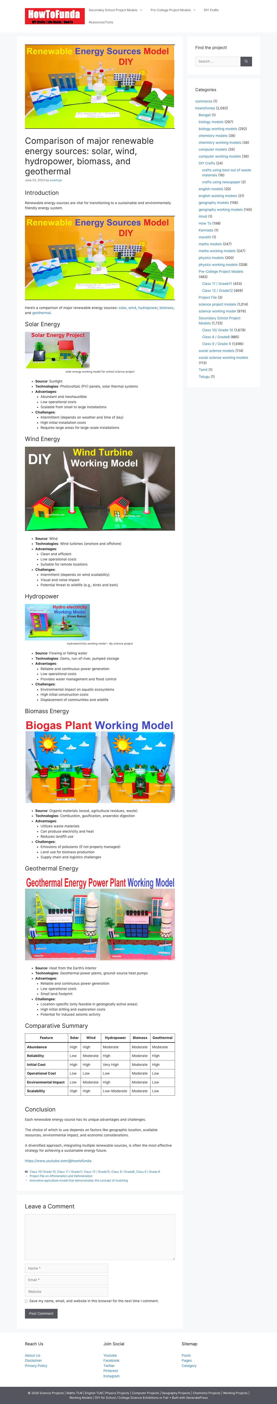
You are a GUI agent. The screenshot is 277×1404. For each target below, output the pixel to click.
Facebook (111, 1360)
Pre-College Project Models (171, 10)
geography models (214, 203)
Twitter (109, 1366)
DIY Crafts (211, 10)
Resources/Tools (101, 22)
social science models (216, 351)
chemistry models (213, 136)
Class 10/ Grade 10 (43, 1171)
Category (189, 1366)
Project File (208, 297)
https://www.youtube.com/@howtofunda (58, 1161)
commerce (203, 101)
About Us (32, 1355)
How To (205, 223)
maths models (210, 244)
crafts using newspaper (221, 182)
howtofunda (205, 108)
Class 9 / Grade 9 (148, 1171)
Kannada (206, 230)
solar (122, 308)
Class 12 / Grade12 (97, 1171)
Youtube (110, 1355)
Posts (186, 1355)
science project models (217, 304)
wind (132, 308)
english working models (218, 196)
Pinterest (110, 1371)
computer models (213, 149)
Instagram (111, 1376)
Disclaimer (33, 1360)
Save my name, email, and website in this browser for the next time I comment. (94, 1301)
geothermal (41, 313)
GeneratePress (197, 1398)
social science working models (223, 358)
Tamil (203, 370)
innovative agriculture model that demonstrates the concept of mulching (79, 1180)
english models (211, 189)
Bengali (205, 115)
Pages (187, 1360)
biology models (211, 122)
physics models (211, 258)
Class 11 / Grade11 (69, 1171)
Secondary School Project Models (113, 10)
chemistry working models (220, 143)
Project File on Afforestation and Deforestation (61, 1176)
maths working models (217, 251)
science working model (217, 311)
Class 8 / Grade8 (122, 1171)
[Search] (246, 61)
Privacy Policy (36, 1366)
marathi (205, 237)
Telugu (204, 377)
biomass (166, 308)
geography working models (221, 210)
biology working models (218, 129)
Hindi (203, 216)
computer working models (220, 156)
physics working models (218, 265)
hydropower (148, 308)
